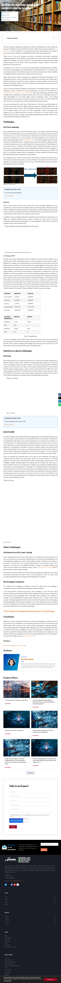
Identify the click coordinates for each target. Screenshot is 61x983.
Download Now (9, 196)
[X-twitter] (9, 885)
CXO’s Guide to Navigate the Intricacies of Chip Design (29, 611)
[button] (59, 394)
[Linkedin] (6, 885)
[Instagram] (18, 885)
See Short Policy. (7, 981)
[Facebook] (12, 885)
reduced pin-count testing (45, 567)
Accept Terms (50, 979)
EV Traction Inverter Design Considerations (16, 700)
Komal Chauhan (7, 645)
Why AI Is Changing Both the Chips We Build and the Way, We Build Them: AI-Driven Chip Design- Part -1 (44, 760)
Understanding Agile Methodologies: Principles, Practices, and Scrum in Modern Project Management (44, 702)
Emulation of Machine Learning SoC (14, 730)
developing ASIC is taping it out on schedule (16, 92)
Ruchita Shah (7, 17)
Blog (15, 17)
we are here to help (29, 636)
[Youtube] (15, 885)
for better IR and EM (29, 140)
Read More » (8, 703)
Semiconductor (6, 19)
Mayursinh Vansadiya (20, 645)
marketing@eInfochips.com (17, 880)
